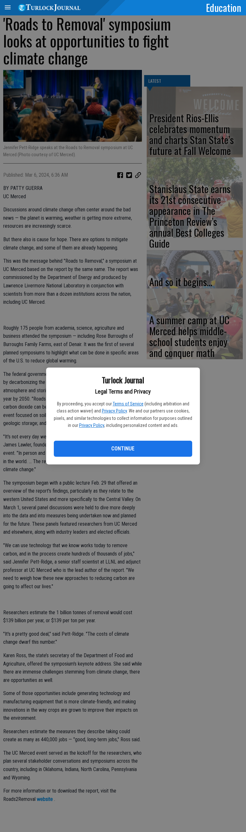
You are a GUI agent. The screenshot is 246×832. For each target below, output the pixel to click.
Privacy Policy (114, 410)
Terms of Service (128, 403)
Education (223, 7)
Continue (122, 449)
